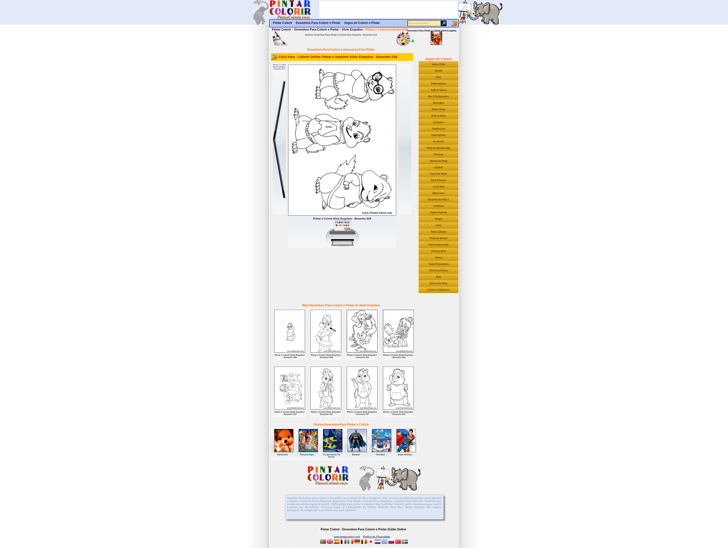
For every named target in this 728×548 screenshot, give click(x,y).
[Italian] (350, 542)
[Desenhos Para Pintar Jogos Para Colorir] (454, 23)
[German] (357, 542)
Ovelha (438, 257)
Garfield (439, 167)
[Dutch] (378, 542)
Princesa (438, 154)
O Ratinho (438, 206)
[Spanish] (337, 542)
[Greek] (384, 542)
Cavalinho (438, 122)
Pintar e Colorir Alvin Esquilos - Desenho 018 (342, 218)
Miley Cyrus (438, 193)
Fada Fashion (438, 135)
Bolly (438, 277)
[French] (343, 542)
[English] (330, 542)
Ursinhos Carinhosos (439, 290)
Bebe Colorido (438, 231)
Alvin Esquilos (352, 29)
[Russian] (391, 542)
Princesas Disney (439, 270)
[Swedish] (405, 542)
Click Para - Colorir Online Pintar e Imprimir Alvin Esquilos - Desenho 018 (337, 57)
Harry (438, 77)
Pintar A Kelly (438, 109)
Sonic (439, 225)
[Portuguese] (323, 542)
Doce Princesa (438, 180)
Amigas (438, 219)
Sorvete (438, 70)
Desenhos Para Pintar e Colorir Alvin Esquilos (432, 30)
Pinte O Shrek (438, 115)
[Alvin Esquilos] (436, 43)
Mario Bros (438, 103)
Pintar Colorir (294, 9)
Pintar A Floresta (438, 212)
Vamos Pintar (438, 64)
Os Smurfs (438, 141)
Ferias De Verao (438, 173)
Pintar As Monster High (438, 148)
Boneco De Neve (438, 283)
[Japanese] (371, 542)
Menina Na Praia (438, 161)
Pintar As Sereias (438, 238)
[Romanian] (364, 542)
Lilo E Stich (438, 186)
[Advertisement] (312, 276)
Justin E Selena (439, 90)
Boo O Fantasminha (438, 96)
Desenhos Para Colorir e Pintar (316, 29)
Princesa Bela (438, 251)
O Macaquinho (438, 83)
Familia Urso (438, 128)
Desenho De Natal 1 (438, 199)
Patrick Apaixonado (439, 244)
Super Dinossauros (439, 264)
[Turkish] (398, 542)
